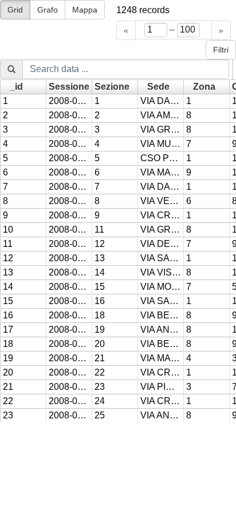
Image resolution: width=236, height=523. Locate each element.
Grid (15, 9)
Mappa (84, 9)
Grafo (47, 9)
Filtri (221, 49)
